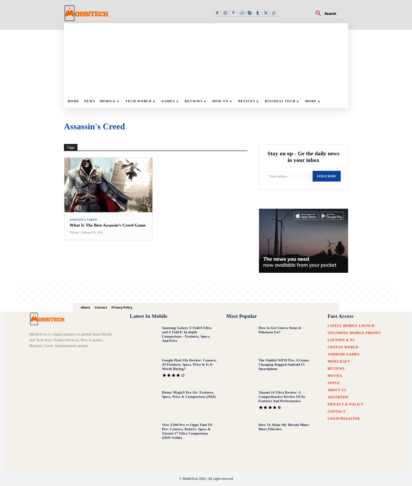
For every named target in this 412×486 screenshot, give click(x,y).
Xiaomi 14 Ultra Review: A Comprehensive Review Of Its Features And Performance (281, 396)
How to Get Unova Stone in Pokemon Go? (279, 330)
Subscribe (326, 176)
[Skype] (249, 13)
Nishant (74, 232)
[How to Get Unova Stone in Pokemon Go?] (240, 338)
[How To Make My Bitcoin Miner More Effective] (240, 435)
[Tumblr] (258, 13)
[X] (266, 13)
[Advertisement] (208, 58)
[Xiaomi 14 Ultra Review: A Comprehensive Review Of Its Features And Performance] (240, 403)
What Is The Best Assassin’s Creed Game (108, 225)
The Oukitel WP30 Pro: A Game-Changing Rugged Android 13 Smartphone (284, 364)
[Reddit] (241, 13)
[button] (324, 13)
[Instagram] (225, 13)
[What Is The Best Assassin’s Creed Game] (108, 185)
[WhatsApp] (274, 13)
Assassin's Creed (83, 219)
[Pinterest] (233, 13)
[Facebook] (217, 13)
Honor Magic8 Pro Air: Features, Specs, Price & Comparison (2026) (189, 394)
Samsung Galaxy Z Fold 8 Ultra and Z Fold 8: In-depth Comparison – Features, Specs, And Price (187, 334)
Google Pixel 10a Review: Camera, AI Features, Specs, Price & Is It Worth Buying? (189, 364)
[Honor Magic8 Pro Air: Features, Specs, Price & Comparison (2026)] (143, 403)
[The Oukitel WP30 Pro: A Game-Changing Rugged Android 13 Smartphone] (240, 371)
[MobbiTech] (86, 13)
